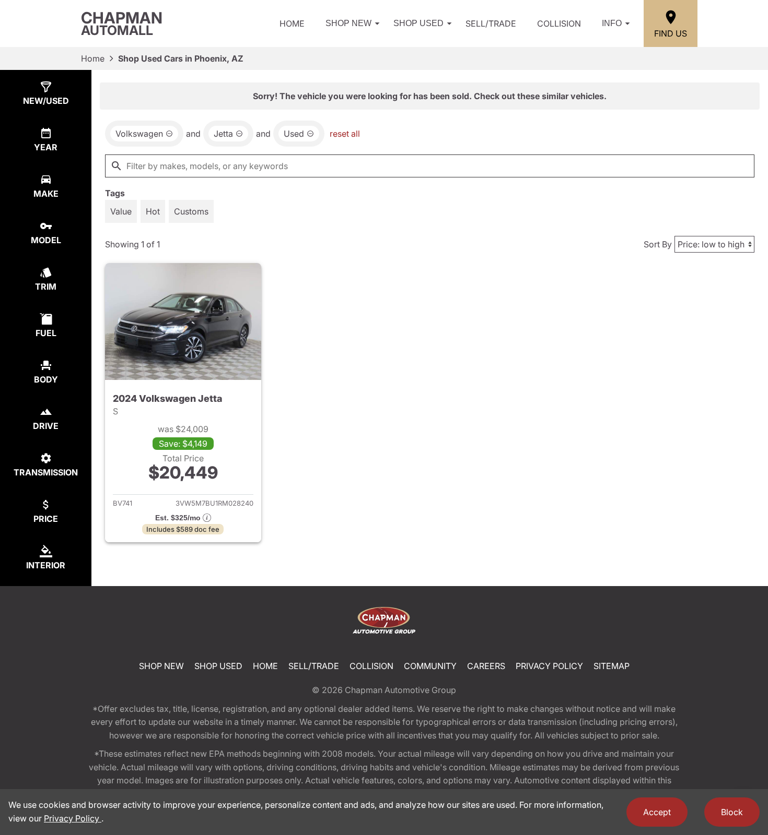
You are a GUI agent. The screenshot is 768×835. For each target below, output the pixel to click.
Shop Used (418, 23)
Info (612, 23)
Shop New (348, 23)
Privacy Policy (549, 666)
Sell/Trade (491, 23)
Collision (559, 23)
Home (292, 23)
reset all (345, 133)
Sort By (658, 244)
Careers (486, 666)
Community (430, 666)
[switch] (121, 211)
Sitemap (612, 666)
